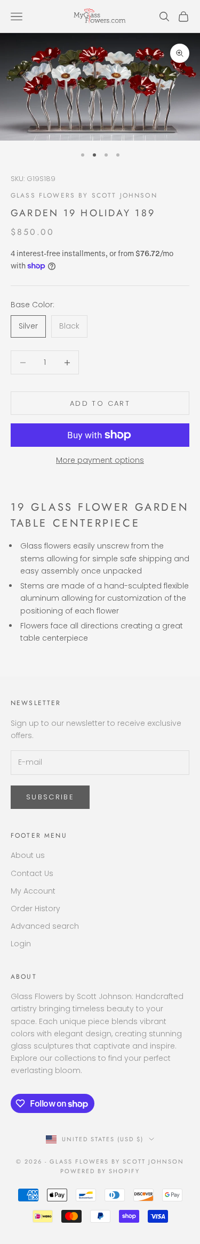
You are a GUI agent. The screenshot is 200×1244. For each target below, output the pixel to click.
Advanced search (45, 926)
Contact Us (32, 873)
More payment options (100, 460)
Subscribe (50, 797)
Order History (35, 908)
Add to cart (100, 403)
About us (28, 855)
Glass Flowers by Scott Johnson (84, 195)
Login (21, 943)
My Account (33, 891)
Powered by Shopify (100, 1171)
